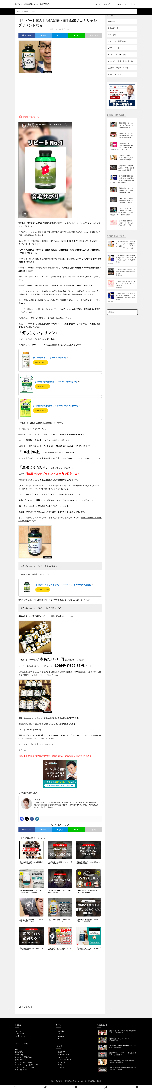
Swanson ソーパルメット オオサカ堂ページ (42, 608)
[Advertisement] (60, 92)
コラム (110, 35)
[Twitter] (27, 819)
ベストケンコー (63, 1067)
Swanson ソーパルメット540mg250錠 (40, 566)
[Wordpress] (37, 819)
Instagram (61, 1036)
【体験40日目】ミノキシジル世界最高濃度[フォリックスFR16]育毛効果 (125, 135)
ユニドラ (61, 1065)
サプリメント (27, 1007)
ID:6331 (69, 29)
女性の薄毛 (112, 28)
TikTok (60, 1033)
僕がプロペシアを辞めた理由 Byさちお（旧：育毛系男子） (32, 4)
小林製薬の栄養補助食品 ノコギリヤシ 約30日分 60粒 (56, 382)
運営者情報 (20, 1033)
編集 (99, 1081)
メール (132, 4)
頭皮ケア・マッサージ (116, 68)
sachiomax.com (63, 1055)
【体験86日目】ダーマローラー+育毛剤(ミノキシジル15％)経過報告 (125, 125)
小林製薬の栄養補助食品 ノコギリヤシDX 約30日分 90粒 (56, 406)
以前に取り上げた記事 (27, 446)
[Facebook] (32, 819)
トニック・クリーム (115, 54)
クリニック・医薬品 (115, 41)
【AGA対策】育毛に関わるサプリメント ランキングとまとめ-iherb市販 (125, 223)
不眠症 (110, 21)
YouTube (61, 1031)
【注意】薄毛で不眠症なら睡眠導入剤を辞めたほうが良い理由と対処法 (125, 200)
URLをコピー (93, 35)
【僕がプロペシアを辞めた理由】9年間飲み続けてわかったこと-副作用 (126, 168)
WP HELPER (62, 1057)
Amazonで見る (40, 362)
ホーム (97, 4)
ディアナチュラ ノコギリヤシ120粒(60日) (50, 358)
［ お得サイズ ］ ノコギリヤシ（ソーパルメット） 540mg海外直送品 (63, 585)
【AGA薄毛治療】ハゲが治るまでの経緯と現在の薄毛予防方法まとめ (125, 272)
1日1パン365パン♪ (64, 1060)
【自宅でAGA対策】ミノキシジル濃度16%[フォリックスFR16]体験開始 (126, 158)
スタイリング (113, 74)
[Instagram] (22, 819)
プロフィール (121, 4)
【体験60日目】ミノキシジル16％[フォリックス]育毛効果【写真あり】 (125, 190)
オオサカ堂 (62, 1062)
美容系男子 (62, 1052)
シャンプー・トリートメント (118, 61)
